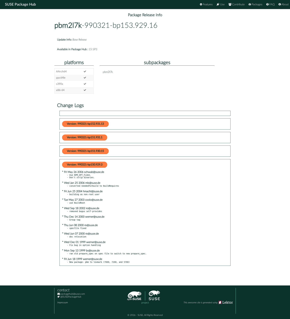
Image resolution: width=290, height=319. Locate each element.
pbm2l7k (68, 25)
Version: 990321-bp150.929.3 (84, 164)
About (285, 4)
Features (207, 4)
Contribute (238, 4)
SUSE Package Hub (20, 4)
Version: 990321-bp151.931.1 (84, 137)
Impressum (62, 302)
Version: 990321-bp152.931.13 (85, 124)
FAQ (272, 4)
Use (222, 4)
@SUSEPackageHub (70, 297)
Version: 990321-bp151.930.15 (85, 151)
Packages (256, 4)
